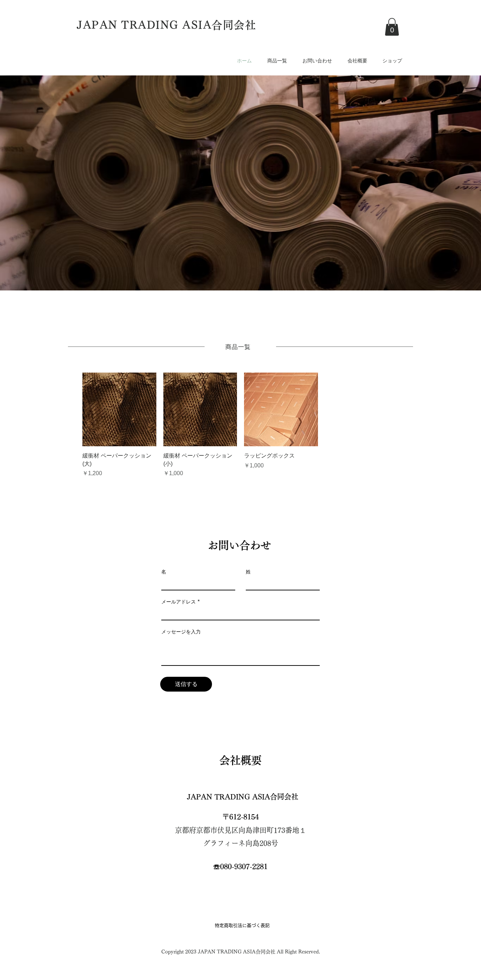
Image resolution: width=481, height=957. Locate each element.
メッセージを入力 (181, 631)
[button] (392, 27)
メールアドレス (178, 601)
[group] (240, 425)
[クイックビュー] (119, 410)
